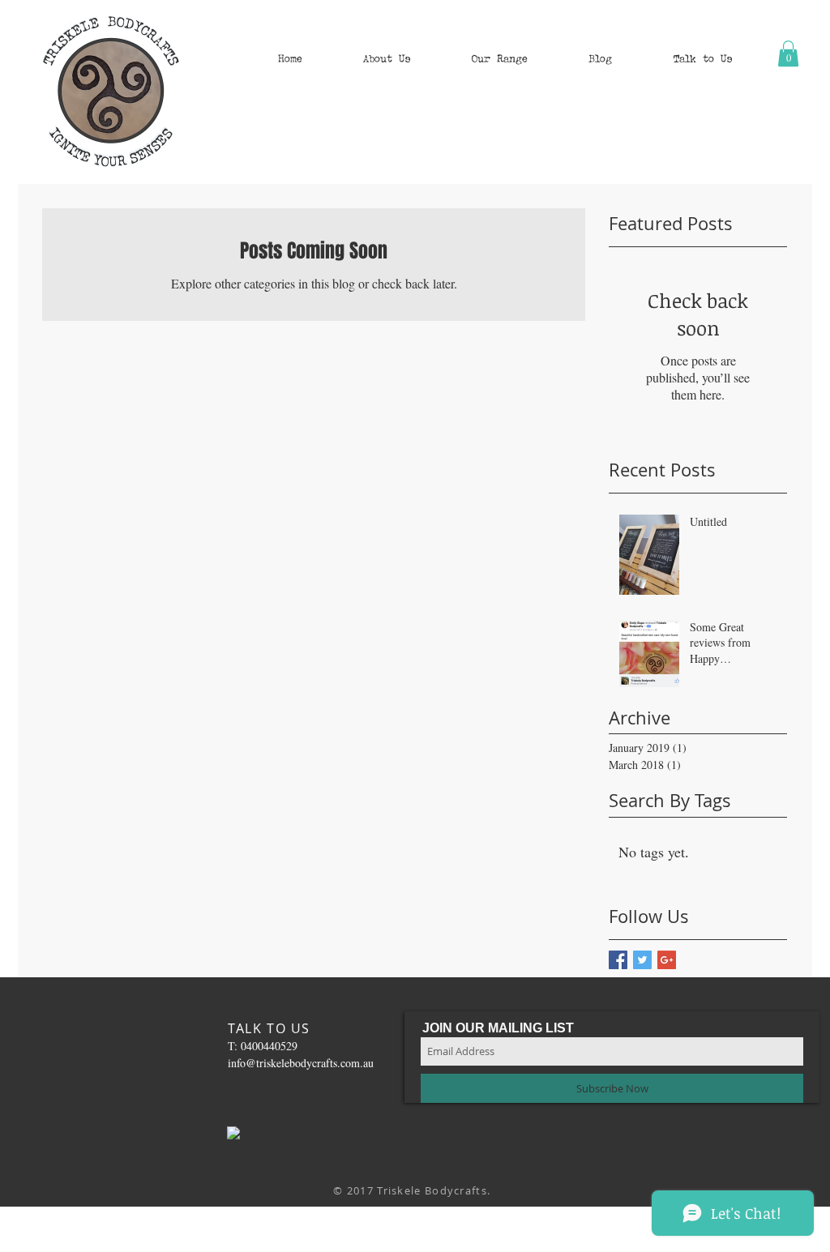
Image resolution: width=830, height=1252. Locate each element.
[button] (386, 59)
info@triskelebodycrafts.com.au (301, 1062)
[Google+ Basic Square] (666, 960)
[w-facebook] (233, 1132)
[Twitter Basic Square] (642, 960)
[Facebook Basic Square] (618, 960)
